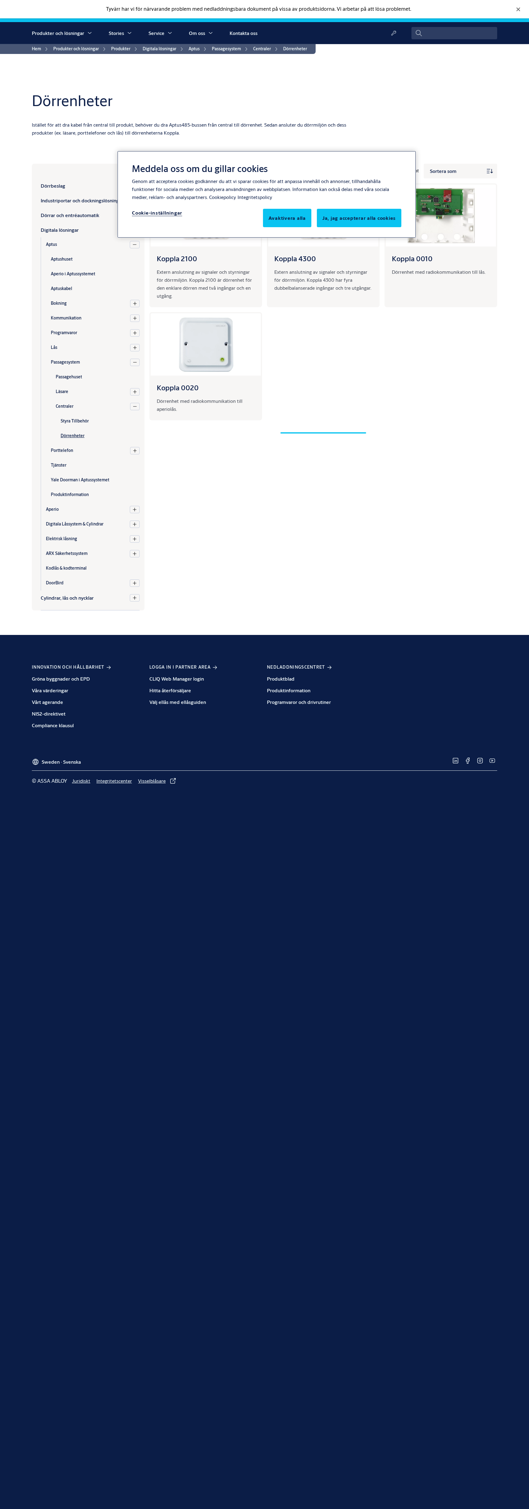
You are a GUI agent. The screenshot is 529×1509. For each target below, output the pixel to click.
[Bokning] (135, 303)
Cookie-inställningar (157, 212)
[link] (41, 49)
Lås (54, 347)
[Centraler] (135, 406)
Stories (116, 33)
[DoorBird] (135, 583)
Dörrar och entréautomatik (70, 215)
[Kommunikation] (135, 318)
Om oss (197, 33)
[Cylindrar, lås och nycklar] (135, 598)
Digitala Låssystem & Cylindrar (74, 524)
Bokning (59, 303)
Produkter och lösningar (58, 33)
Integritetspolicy (255, 197)
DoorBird (54, 583)
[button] (90, 33)
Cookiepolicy (222, 197)
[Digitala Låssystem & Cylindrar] (135, 524)
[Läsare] (135, 391)
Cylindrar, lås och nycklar (67, 597)
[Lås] (135, 347)
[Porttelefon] (135, 450)
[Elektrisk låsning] (135, 539)
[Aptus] (135, 244)
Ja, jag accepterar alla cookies (359, 218)
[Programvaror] (135, 333)
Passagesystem (65, 362)
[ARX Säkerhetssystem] (135, 553)
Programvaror (64, 332)
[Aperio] (135, 509)
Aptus (51, 244)
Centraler (64, 406)
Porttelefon (62, 450)
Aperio (52, 509)
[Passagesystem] (135, 362)
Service (156, 33)
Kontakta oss (243, 33)
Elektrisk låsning (61, 538)
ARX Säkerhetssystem (67, 553)
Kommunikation (66, 318)
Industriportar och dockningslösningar (82, 200)
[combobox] (454, 33)
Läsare (62, 391)
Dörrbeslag (53, 185)
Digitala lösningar (60, 230)
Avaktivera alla (287, 218)
